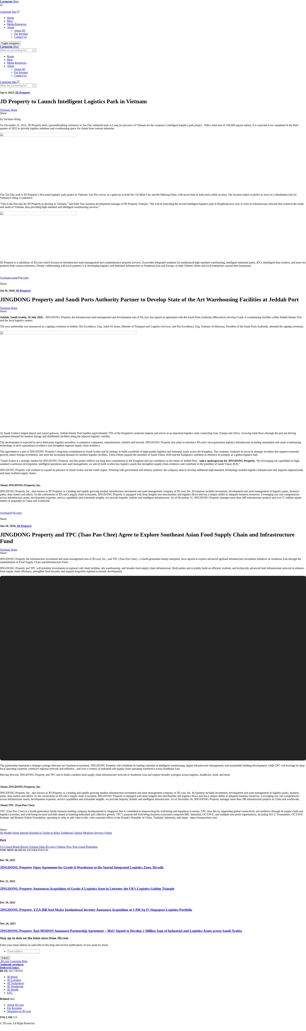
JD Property (22, 92)
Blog (10, 21)
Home (10, 17)
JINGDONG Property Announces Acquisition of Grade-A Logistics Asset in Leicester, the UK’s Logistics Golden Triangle (87, 888)
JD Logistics (14, 980)
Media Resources (16, 24)
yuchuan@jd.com (11, 512)
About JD (19, 30)
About (10, 27)
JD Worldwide (15, 986)
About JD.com (15, 1004)
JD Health (12, 989)
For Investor (21, 33)
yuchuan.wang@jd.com (14, 277)
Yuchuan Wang (8, 109)
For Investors (14, 1008)
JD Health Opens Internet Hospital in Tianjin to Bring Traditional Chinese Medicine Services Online (56, 832)
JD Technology (15, 983)
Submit (5, 958)
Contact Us (20, 36)
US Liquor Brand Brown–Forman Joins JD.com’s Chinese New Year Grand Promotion (49, 846)
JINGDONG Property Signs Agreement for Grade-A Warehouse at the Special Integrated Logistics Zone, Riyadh (81, 867)
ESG (10, 992)
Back (3, 839)
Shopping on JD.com (19, 1011)
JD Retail (12, 976)
